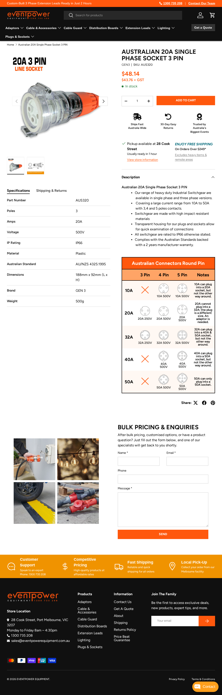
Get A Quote (124, 609)
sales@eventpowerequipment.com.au (40, 641)
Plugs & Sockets (90, 647)
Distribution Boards (92, 626)
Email (170, 453)
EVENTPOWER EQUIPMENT (33, 679)
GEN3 (126, 65)
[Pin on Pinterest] (213, 402)
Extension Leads (90, 633)
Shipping (120, 623)
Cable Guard (87, 619)
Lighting (84, 640)
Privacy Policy (177, 679)
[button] (212, 15)
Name (122, 453)
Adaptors (84, 602)
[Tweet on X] (195, 402)
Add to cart (186, 100)
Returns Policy (125, 630)
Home (10, 44)
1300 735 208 (172, 3)
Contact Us (122, 602)
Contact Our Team (201, 3)
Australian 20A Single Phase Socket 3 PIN (42, 44)
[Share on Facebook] (204, 402)
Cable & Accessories (87, 610)
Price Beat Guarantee (122, 638)
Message (124, 488)
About (118, 616)
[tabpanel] (58, 252)
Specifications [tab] (18, 191)
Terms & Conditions (203, 679)
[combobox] (123, 15)
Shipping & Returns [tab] (51, 191)
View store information (142, 160)
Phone (122, 470)
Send (163, 534)
